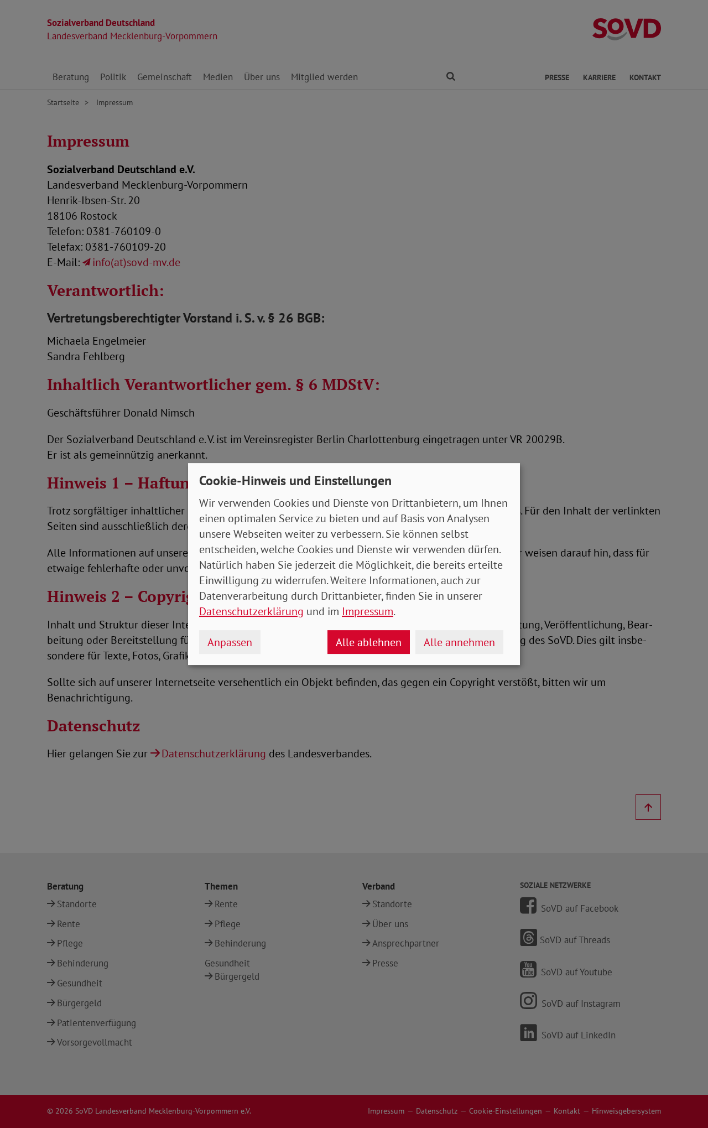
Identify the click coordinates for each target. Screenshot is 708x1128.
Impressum (367, 611)
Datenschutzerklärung (251, 611)
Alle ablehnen (369, 642)
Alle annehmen (459, 642)
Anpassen (229, 642)
